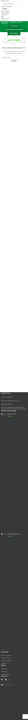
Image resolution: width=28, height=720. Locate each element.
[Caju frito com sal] (3, 472)
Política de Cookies (6, 658)
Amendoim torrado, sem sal (13, 534)
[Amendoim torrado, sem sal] (3, 592)
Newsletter (4, 663)
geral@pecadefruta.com (14, 400)
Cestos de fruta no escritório (14, 29)
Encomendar (4, 671)
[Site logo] (5, 0)
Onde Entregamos (5, 674)
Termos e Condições (6, 660)
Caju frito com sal (11, 414)
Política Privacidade (6, 655)
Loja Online (14, 25)
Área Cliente (4, 668)
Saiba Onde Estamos (6, 404)
